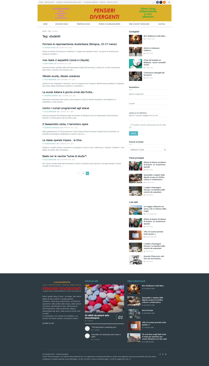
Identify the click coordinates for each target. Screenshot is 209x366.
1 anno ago (149, 195)
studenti (55, 31)
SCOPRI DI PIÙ (48, 323)
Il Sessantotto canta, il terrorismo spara (65, 124)
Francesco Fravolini (52, 127)
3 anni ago (149, 261)
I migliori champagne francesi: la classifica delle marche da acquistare (154, 189)
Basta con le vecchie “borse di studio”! (64, 156)
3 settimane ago (151, 237)
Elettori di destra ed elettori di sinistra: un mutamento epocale (155, 164)
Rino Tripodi (49, 63)
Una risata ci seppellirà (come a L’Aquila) (65, 60)
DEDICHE (102, 2)
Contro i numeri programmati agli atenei (65, 108)
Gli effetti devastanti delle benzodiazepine (97, 316)
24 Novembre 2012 (64, 79)
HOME (41, 2)
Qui (130, 127)
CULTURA (161, 24)
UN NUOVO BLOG (61, 24)
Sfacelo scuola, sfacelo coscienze (61, 76)
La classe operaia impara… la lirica (62, 140)
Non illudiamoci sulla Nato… (155, 36)
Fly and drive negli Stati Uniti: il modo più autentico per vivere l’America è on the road (154, 336)
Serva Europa (147, 310)
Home (45, 24)
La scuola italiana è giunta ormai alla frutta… (68, 92)
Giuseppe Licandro (51, 95)
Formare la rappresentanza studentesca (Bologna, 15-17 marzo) (79, 44)
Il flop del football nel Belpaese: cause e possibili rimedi (155, 62)
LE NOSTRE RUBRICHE (90, 2)
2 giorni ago (149, 182)
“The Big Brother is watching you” (104, 327)
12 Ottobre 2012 (66, 95)
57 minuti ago (150, 39)
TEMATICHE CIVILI (83, 24)
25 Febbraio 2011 (68, 127)
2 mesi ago (149, 78)
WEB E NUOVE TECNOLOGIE (139, 24)
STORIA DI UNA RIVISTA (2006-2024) (68, 2)
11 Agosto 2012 (64, 111)
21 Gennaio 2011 (63, 143)
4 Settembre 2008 (64, 159)
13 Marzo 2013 (63, 47)
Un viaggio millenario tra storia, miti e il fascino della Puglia (155, 208)
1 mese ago (149, 53)
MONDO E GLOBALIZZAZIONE (109, 24)
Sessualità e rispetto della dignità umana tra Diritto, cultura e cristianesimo (154, 177)
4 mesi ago (149, 169)
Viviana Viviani (50, 47)
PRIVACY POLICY (112, 2)
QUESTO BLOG (49, 2)
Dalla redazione (50, 79)
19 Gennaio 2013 (61, 63)
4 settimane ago (151, 214)
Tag (49, 31)
